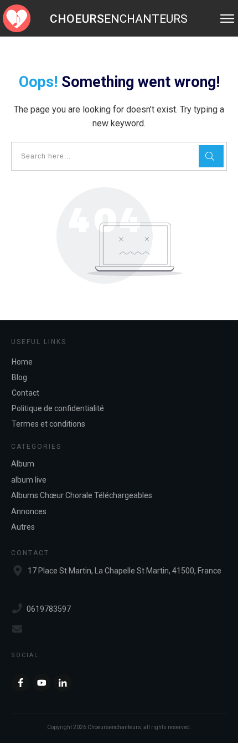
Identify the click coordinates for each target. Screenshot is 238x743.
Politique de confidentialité (58, 408)
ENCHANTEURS (119, 18)
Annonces (28, 511)
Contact (25, 392)
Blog (19, 377)
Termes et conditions (48, 423)
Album (22, 463)
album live (28, 479)
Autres (23, 526)
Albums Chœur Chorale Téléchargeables (81, 495)
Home (22, 361)
